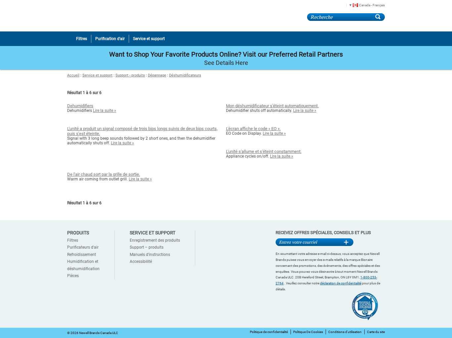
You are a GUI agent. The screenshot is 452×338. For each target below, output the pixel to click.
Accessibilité (141, 261)
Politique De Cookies (308, 332)
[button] (364, 5)
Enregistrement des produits (155, 240)
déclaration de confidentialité (340, 283)
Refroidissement (81, 254)
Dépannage (157, 75)
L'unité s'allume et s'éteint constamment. (263, 151)
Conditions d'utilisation (345, 332)
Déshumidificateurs (185, 75)
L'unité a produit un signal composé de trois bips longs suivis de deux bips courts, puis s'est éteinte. (142, 131)
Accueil (73, 75)
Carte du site (376, 332)
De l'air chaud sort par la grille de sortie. (103, 174)
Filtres (72, 240)
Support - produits (130, 75)
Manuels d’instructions (150, 254)
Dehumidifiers (80, 105)
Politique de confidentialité (269, 332)
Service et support (97, 75)
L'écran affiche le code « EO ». (253, 128)
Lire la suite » (104, 110)
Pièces (73, 275)
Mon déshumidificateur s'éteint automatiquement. (272, 105)
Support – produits (146, 247)
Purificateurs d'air (83, 247)
